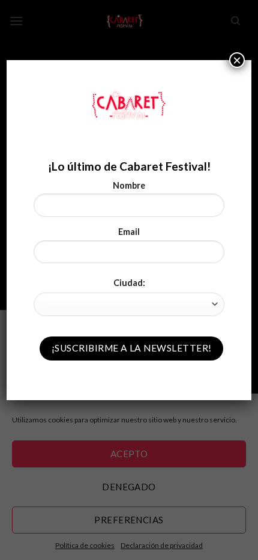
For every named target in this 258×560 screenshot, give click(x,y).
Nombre (129, 185)
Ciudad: (129, 283)
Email (129, 232)
